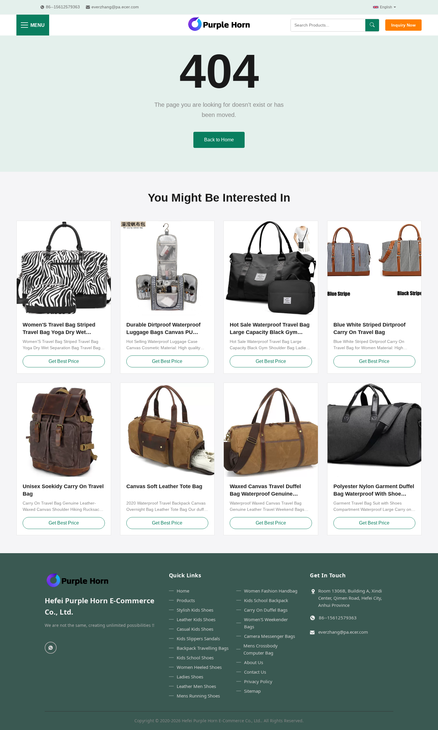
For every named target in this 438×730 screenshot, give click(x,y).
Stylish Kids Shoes (195, 610)
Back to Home (219, 139)
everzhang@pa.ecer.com (343, 632)
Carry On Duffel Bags (266, 610)
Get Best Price (64, 361)
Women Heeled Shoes (199, 667)
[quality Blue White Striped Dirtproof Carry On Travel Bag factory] (374, 268)
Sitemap (252, 691)
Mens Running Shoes (198, 696)
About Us (253, 662)
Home (183, 591)
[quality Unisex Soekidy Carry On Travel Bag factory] (64, 430)
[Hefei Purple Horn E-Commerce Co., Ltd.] (219, 25)
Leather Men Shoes (196, 686)
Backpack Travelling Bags (203, 648)
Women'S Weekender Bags (266, 623)
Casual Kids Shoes (195, 629)
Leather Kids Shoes (196, 619)
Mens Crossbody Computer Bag (260, 649)
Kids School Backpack (266, 600)
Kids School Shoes (195, 658)
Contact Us (255, 672)
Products (186, 600)
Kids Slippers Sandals (198, 638)
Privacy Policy (258, 681)
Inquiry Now (403, 25)
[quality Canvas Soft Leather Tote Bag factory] (167, 430)
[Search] (372, 25)
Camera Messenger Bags (269, 636)
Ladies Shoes (190, 677)
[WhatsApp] (51, 648)
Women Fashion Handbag (270, 591)
